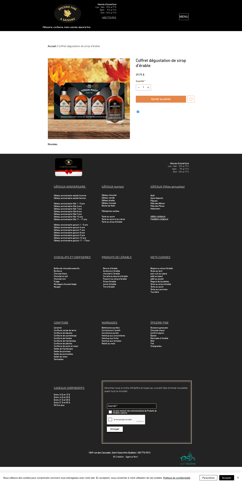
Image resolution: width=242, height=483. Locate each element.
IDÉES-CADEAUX (157, 217)
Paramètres (208, 477)
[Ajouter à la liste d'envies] (190, 99)
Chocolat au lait (61, 276)
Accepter (226, 477)
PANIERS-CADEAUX (159, 219)
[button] (184, 16)
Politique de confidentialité (176, 477)
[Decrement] (138, 87)
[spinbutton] (143, 87)
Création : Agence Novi (127, 457)
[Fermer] (238, 477)
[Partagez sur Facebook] (138, 112)
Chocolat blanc (60, 273)
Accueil (52, 46)
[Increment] (148, 87)
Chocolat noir (60, 279)
